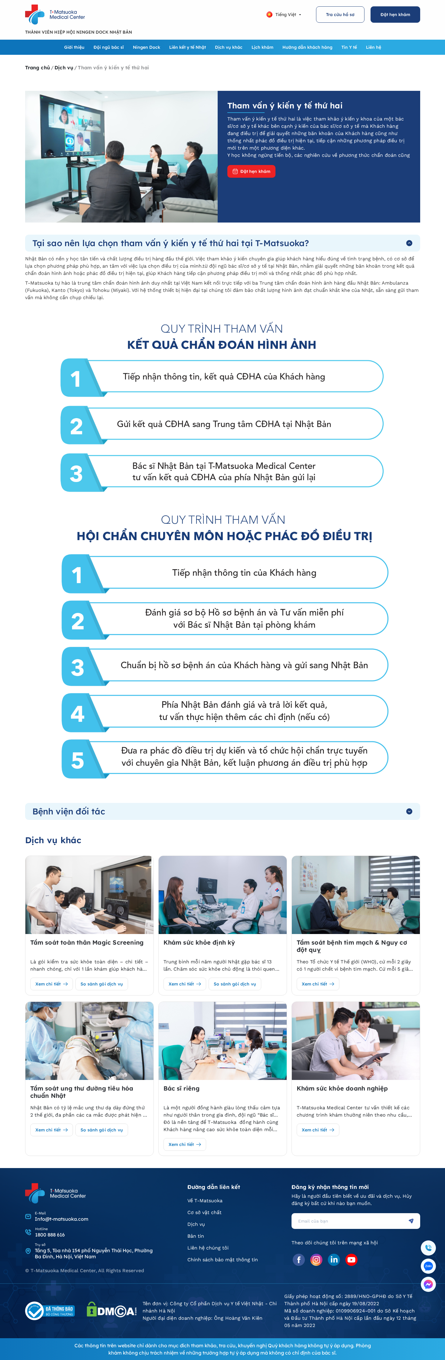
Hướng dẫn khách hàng (307, 47)
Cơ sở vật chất (204, 1212)
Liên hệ (373, 47)
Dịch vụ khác (228, 47)
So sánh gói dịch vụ (102, 984)
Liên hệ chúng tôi (208, 1248)
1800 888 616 (50, 1235)
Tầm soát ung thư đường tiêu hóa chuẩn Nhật (82, 1092)
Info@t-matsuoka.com (61, 1219)
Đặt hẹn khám (395, 14)
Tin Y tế (349, 47)
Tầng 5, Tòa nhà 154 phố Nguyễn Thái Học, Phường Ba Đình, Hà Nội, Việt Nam (94, 1253)
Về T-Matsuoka (204, 1200)
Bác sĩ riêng (181, 1088)
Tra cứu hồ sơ (340, 14)
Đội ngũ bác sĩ (109, 47)
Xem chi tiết (48, 984)
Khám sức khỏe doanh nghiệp (342, 1088)
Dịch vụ (196, 1224)
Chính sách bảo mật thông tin (222, 1260)
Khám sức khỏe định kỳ (199, 942)
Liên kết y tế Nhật (187, 47)
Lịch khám (262, 47)
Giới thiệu (74, 47)
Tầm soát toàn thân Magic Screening (87, 942)
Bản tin (195, 1236)
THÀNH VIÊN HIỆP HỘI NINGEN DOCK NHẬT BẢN (78, 32)
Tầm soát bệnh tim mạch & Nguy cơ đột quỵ (352, 946)
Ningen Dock (146, 47)
